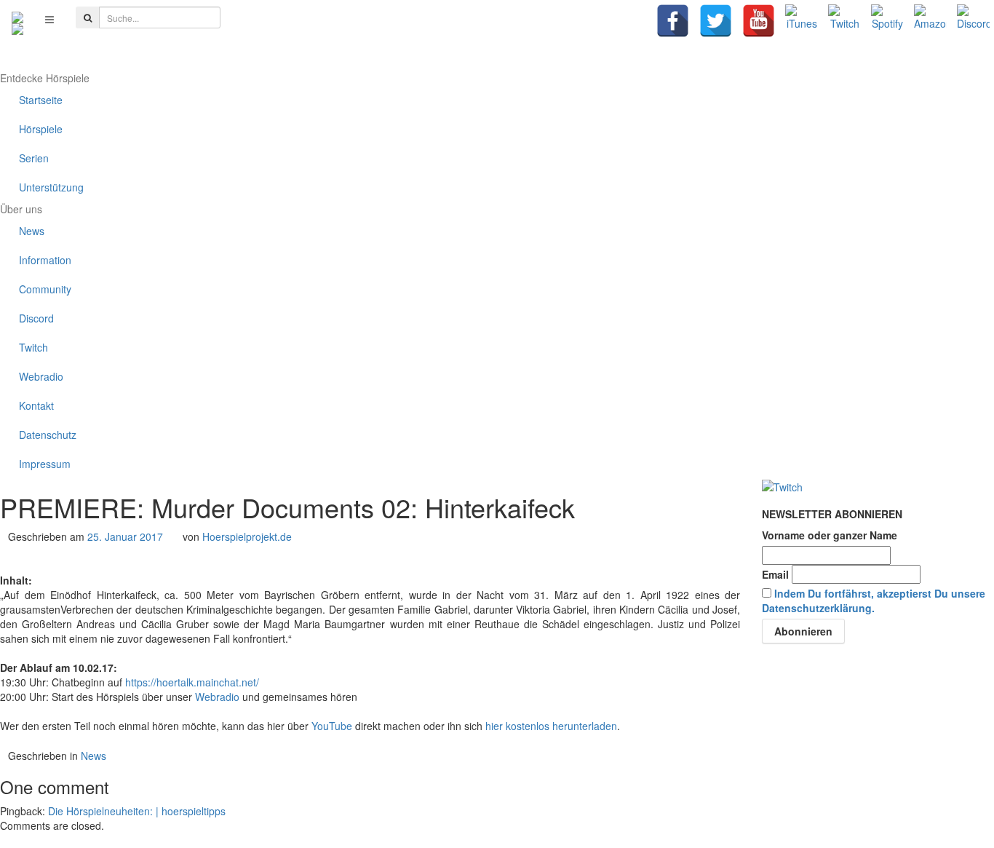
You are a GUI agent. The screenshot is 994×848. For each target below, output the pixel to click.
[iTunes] (801, 20)
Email (775, 574)
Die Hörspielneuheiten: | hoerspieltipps (137, 811)
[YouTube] (758, 20)
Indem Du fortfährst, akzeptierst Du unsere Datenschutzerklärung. (873, 600)
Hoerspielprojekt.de (247, 536)
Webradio (217, 696)
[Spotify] (887, 20)
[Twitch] (844, 20)
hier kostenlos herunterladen (551, 725)
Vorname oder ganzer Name (829, 535)
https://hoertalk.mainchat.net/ (192, 682)
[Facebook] (672, 20)
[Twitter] (715, 20)
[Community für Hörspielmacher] (17, 19)
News (93, 755)
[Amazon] (930, 20)
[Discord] (973, 20)
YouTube (331, 725)
